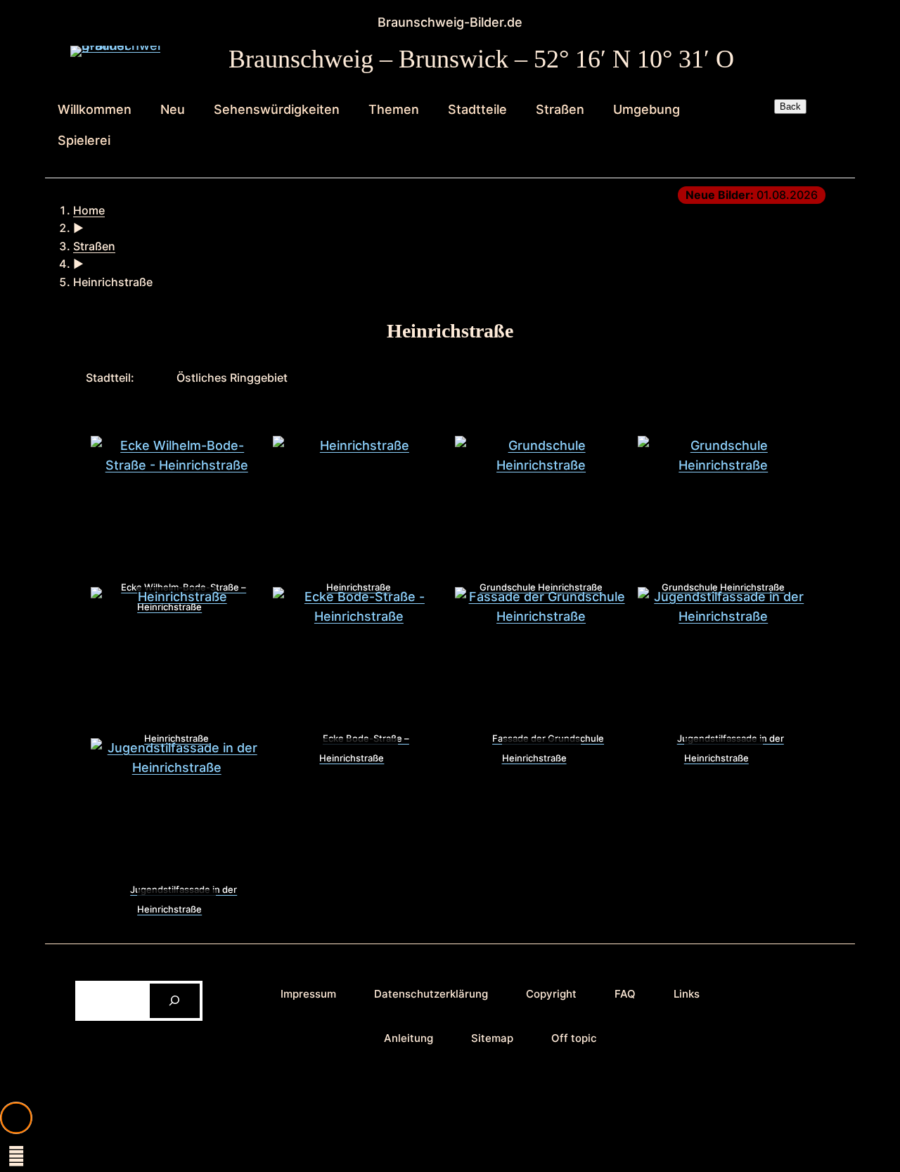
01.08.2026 (752, 195)
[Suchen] (175, 1001)
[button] (16, 1118)
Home (89, 210)
